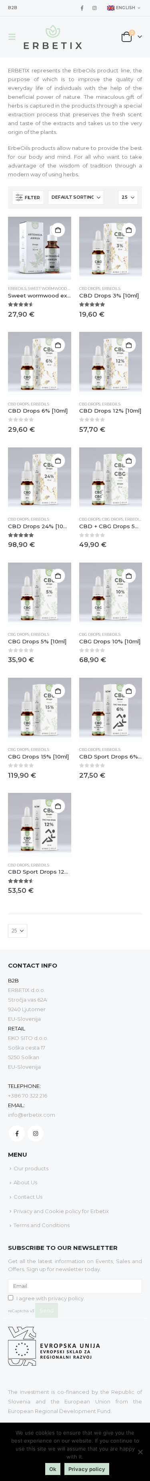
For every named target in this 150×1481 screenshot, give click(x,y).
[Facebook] (82, 8)
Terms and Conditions (42, 1225)
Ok (52, 1469)
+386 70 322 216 (27, 1095)
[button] (14, 37)
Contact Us (28, 1197)
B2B (12, 7)
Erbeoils (17, 288)
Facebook (17, 1134)
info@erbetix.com (31, 1115)
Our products (31, 1168)
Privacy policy (86, 1469)
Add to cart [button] (58, 230)
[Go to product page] (39, 248)
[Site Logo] (53, 37)
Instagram (36, 1134)
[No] (140, 1452)
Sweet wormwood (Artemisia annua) (67, 288)
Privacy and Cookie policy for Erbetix (61, 1211)
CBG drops (112, 519)
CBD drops (89, 288)
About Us (25, 1182)
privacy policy (66, 1298)
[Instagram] (94, 8)
